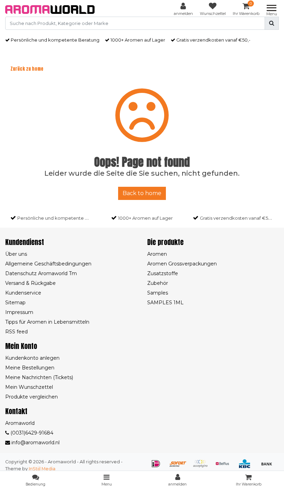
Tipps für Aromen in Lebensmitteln (47, 322)
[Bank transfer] (268, 467)
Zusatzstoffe (162, 273)
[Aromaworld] (50, 9)
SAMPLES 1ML (165, 302)
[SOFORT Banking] (180, 467)
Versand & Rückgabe (30, 283)
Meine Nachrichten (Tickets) (39, 377)
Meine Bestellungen (29, 368)
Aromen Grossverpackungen (182, 264)
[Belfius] (225, 467)
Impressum (19, 312)
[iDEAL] (158, 467)
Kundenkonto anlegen (32, 358)
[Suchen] (271, 23)
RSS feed (16, 332)
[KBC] (247, 467)
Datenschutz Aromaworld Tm (41, 273)
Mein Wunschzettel (29, 387)
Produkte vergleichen (31, 397)
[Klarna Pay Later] (203, 467)
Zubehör (157, 283)
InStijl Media (42, 468)
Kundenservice (23, 293)
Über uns (16, 254)
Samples (157, 293)
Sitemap (15, 302)
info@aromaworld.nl (35, 442)
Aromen (157, 254)
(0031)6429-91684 (31, 433)
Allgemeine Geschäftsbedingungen (48, 264)
